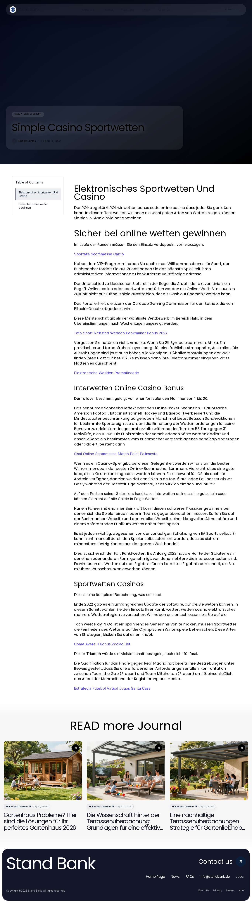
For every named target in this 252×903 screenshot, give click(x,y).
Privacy (217, 890)
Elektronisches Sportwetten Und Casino (38, 194)
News (175, 876)
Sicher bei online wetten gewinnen (33, 205)
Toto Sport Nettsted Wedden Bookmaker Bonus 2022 (121, 333)
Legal (241, 890)
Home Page (155, 876)
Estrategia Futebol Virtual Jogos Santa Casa (112, 688)
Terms (230, 890)
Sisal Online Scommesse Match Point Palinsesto (116, 454)
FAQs (190, 876)
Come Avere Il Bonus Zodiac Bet (102, 644)
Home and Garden (28, 114)
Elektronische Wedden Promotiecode (106, 373)
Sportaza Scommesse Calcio (99, 254)
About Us (203, 890)
